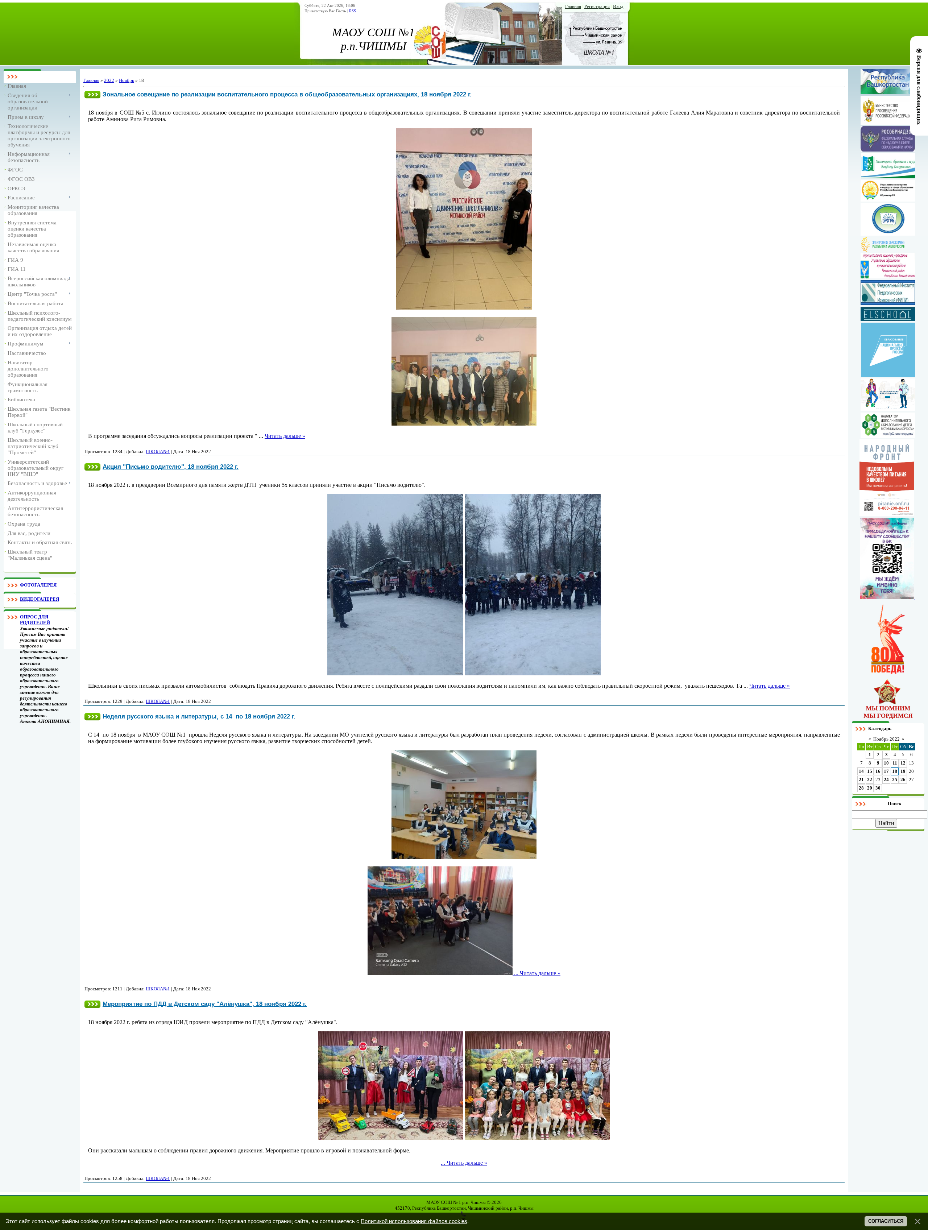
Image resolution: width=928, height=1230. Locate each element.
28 (861, 788)
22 (869, 779)
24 (886, 779)
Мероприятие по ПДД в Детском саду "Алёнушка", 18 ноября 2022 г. (205, 1003)
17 (886, 771)
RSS (352, 11)
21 (861, 779)
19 (903, 771)
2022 (109, 80)
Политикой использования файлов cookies (414, 1221)
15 (869, 771)
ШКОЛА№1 (158, 451)
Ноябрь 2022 (886, 739)
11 (894, 763)
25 (894, 779)
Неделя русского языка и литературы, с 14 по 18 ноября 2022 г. (199, 716)
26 (903, 779)
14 (861, 771)
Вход (618, 6)
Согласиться (885, 1221)
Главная (573, 6)
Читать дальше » (285, 436)
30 (878, 788)
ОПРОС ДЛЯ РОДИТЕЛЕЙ (35, 619)
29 (869, 788)
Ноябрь (126, 80)
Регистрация (597, 6)
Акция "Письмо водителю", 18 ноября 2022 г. (171, 466)
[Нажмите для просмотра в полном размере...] (464, 308)
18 (894, 771)
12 (903, 763)
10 (886, 763)
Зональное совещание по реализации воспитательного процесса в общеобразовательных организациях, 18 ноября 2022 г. (287, 94)
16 (878, 771)
